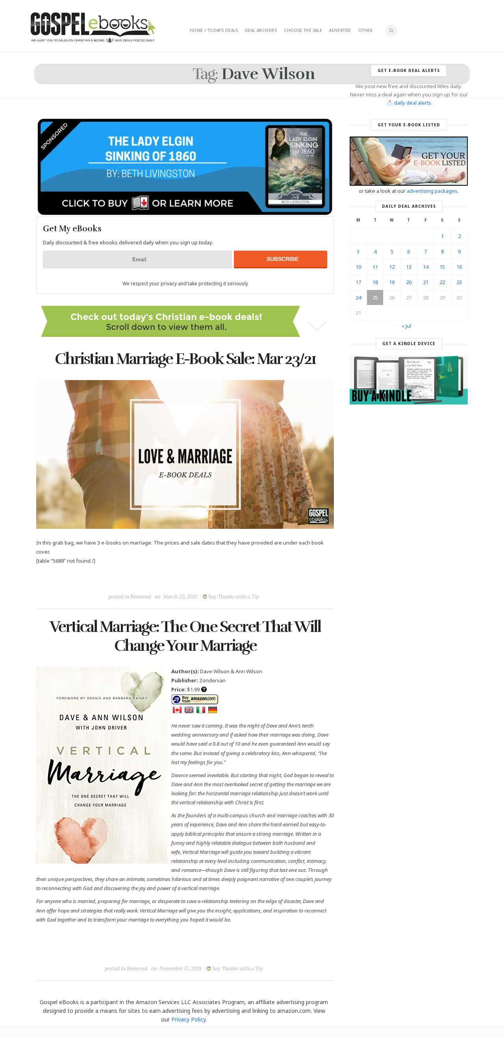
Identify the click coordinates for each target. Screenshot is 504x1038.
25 (375, 297)
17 (358, 282)
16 (459, 266)
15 (442, 266)
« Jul (406, 325)
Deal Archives (261, 30)
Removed (140, 596)
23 (459, 282)
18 (375, 282)
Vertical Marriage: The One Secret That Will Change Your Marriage (185, 636)
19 (392, 282)
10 (358, 266)
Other (365, 30)
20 (408, 282)
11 (375, 266)
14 (425, 266)
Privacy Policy (188, 1019)
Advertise (340, 30)
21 (425, 282)
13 (408, 266)
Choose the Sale (303, 30)
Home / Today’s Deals (214, 30)
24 (358, 297)
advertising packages (432, 190)
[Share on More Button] (240, 579)
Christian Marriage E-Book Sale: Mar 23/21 (185, 359)
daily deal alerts (412, 102)
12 (392, 266)
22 (442, 282)
